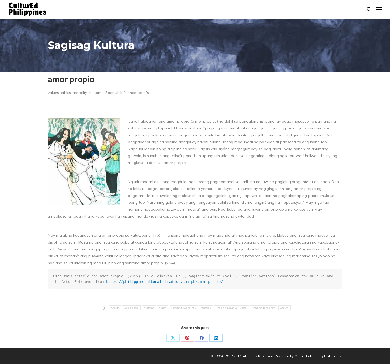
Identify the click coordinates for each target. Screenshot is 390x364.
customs (149, 307)
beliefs (115, 307)
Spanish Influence (263, 307)
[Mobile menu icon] (379, 9)
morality (206, 307)
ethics (163, 307)
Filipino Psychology (183, 307)
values (284, 307)
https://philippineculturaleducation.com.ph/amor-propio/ (164, 282)
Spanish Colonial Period (231, 307)
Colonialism (131, 307)
